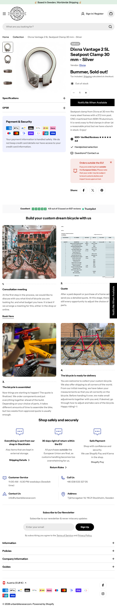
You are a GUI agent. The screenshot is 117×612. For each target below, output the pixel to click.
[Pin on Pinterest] (102, 190)
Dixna (82, 65)
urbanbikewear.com (21, 604)
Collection (18, 37)
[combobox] (58, 26)
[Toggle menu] (4, 14)
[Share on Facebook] (83, 190)
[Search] (110, 27)
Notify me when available (92, 102)
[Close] (111, 162)
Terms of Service (65, 535)
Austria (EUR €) (15, 582)
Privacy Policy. (85, 535)
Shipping (87, 76)
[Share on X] (92, 190)
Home (5, 37)
